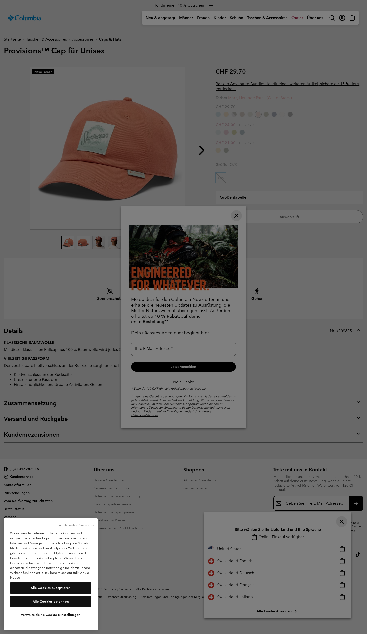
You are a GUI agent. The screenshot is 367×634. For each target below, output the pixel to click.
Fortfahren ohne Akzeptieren (76, 525)
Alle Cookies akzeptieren (51, 588)
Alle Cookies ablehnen (51, 601)
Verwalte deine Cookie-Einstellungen (51, 615)
